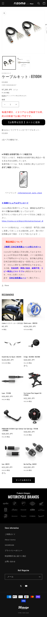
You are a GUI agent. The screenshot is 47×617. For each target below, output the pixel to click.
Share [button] (7, 285)
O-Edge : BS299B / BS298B (32, 357)
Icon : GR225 (5, 464)
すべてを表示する (23, 480)
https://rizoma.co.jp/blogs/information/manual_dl (22, 221)
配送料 (4, 95)
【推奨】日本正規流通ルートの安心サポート (22, 247)
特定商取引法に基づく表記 (15, 556)
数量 (3, 100)
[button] (3, 3)
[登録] (39, 577)
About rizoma (10, 540)
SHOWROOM (9, 545)
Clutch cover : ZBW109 (30, 323)
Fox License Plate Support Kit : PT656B (33, 394)
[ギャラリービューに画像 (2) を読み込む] (23, 63)
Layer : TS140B (6, 393)
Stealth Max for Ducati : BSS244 (11, 357)
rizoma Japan (25, 612)
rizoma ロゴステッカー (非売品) (12, 323)
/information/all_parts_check (30, 193)
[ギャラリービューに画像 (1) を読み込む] (9, 63)
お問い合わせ (10, 561)
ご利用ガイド (10, 534)
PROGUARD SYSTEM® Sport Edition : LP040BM (12, 429)
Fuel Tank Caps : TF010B (31, 429)
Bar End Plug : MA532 (30, 464)
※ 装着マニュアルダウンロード (15, 203)
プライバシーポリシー (13, 550)
